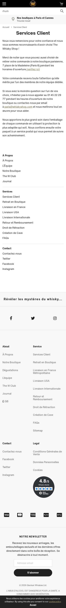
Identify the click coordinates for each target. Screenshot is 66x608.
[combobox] (33, 11)
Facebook (8, 264)
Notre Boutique (11, 171)
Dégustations (10, 370)
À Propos (7, 155)
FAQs (5, 238)
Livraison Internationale (16, 217)
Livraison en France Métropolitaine (44, 371)
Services (7, 191)
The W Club (9, 176)
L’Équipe (7, 166)
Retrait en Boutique (13, 202)
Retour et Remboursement (17, 222)
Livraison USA (10, 212)
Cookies (38, 470)
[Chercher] (61, 11)
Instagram (8, 269)
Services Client (11, 197)
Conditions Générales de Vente (47, 453)
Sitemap (38, 430)
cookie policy (55, 601)
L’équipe (7, 378)
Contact (6, 248)
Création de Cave (12, 233)
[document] (33, 601)
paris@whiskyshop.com (18, 107)
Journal (6, 181)
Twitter (6, 258)
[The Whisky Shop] (33, 4)
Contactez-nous (11, 253)
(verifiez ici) (33, 69)
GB (6, 401)
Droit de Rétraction (13, 228)
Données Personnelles (46, 462)
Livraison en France (13, 207)
